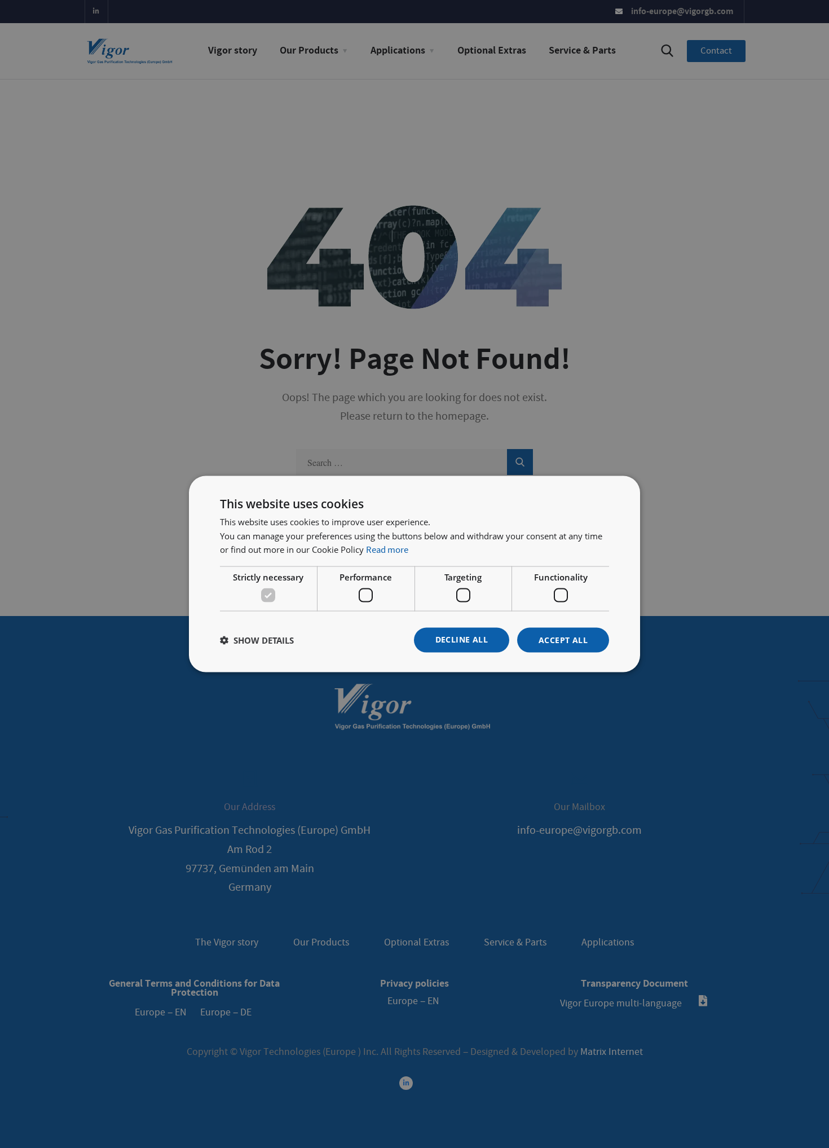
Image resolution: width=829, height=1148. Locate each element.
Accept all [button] (563, 639)
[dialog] (414, 574)
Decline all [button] (461, 639)
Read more (387, 550)
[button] (257, 640)
